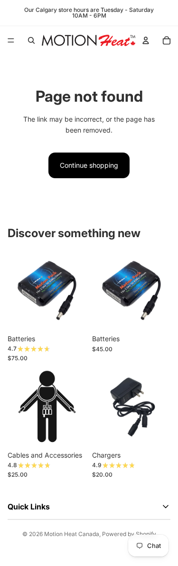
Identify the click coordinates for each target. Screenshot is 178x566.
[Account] (145, 40)
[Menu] (11, 40)
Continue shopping (89, 165)
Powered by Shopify (129, 533)
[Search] (31, 40)
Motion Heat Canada (71, 533)
